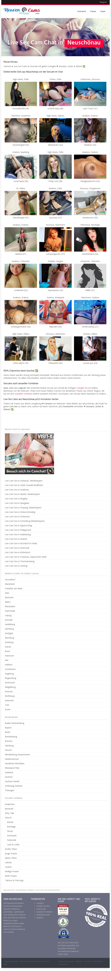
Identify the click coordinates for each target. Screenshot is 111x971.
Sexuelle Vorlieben (44, 912)
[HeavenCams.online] (23, 11)
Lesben (8, 867)
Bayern (8, 727)
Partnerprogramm (66, 961)
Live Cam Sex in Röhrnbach (17, 552)
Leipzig (8, 615)
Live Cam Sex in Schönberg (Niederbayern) (25, 521)
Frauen (93, 11)
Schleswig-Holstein (13, 785)
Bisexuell (9, 808)
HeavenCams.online (28, 961)
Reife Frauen (11, 875)
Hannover (9, 655)
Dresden (9, 619)
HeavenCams (9, 890)
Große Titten (11, 849)
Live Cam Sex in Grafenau (17, 489)
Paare (102, 11)
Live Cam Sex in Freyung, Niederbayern (23, 507)
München (9, 597)
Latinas (8, 862)
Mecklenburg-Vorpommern (17, 754)
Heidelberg (10, 624)
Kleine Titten (11, 858)
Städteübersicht (43, 914)
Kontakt (87, 961)
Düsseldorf (10, 579)
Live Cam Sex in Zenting (16, 565)
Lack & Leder (13, 844)
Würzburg (9, 637)
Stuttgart (9, 633)
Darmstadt (10, 610)
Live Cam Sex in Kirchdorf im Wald (21, 543)
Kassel (8, 646)
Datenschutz (97, 961)
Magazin (103, 2)
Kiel (6, 660)
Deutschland (21, 890)
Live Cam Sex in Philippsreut (18, 530)
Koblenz (8, 664)
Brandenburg (11, 736)
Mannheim (10, 584)
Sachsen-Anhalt (12, 781)
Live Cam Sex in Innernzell (17, 547)
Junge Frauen (11, 853)
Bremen (8, 741)
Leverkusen (10, 669)
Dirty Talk (9, 813)
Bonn (7, 651)
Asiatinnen (10, 804)
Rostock (9, 691)
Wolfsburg (9, 696)
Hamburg (9, 745)
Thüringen (9, 790)
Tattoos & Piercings (14, 880)
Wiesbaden (10, 606)
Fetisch (8, 817)
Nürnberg (9, 628)
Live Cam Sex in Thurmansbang (19, 561)
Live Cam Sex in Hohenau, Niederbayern (23, 480)
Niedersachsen (12, 759)
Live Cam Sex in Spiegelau (17, 503)
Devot (10, 831)
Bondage (11, 826)
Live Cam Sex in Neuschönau (48, 890)
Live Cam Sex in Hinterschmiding (20, 512)
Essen (7, 709)
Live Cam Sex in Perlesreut (17, 516)
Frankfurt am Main (13, 588)
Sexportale (41, 909)
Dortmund (10, 682)
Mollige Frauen (12, 871)
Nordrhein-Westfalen (14, 763)
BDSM (10, 822)
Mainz (8, 602)
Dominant (11, 835)
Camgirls (80, 388)
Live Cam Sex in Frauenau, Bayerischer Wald (25, 556)
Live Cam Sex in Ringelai (16, 498)
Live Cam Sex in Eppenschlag (18, 525)
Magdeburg (10, 687)
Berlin (7, 732)
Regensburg (10, 678)
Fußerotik (11, 840)
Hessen (8, 750)
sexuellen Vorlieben (24, 393)
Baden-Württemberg (14, 723)
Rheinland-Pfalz (12, 768)
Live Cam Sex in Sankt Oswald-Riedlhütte (24, 485)
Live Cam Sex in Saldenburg (18, 534)
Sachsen (9, 776)
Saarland (9, 772)
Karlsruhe (9, 700)
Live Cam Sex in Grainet (16, 539)
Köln (7, 593)
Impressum (63, 964)
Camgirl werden (43, 906)
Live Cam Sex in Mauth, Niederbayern (22, 494)
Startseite (81, 11)
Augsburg (9, 673)
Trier (7, 705)
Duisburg (9, 642)
